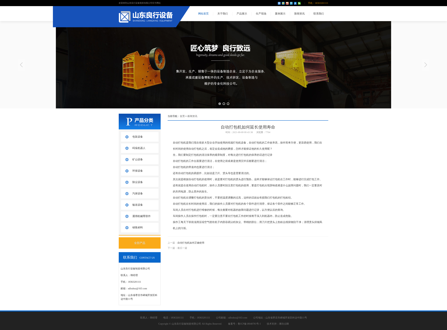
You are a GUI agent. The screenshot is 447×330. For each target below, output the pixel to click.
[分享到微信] (299, 3)
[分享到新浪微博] (287, 3)
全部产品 (139, 242)
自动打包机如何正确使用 (190, 242)
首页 (182, 116)
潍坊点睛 (284, 323)
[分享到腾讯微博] (291, 3)
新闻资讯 (192, 116)
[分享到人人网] (295, 3)
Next (425, 65)
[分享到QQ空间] (283, 3)
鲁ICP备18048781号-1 (249, 323)
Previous (21, 65)
